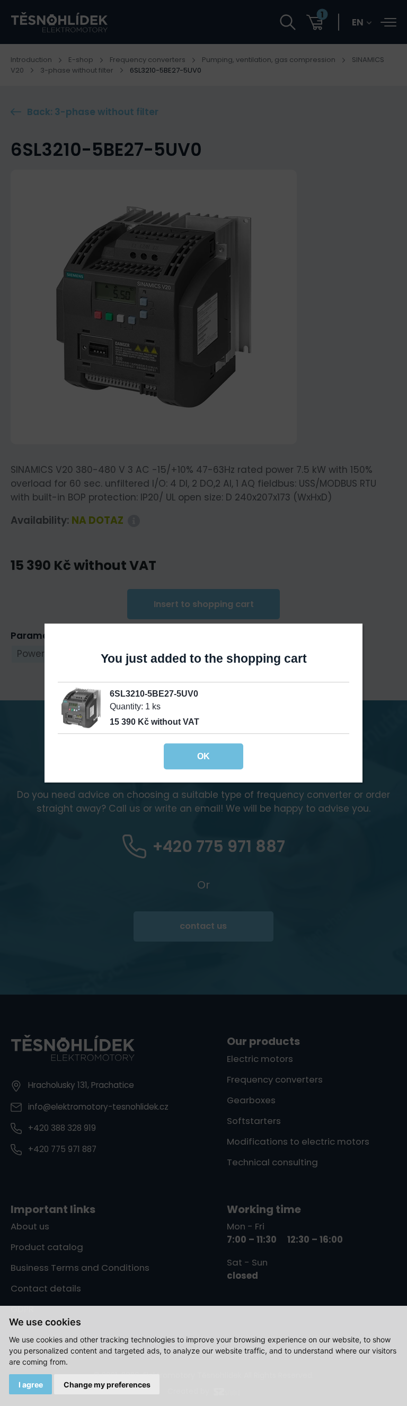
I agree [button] (31, 1384)
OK (203, 756)
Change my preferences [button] (107, 1384)
